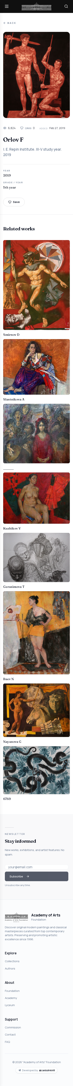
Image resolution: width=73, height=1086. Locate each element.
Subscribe (16, 876)
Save (16, 202)
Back (11, 23)
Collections (12, 961)
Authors (10, 968)
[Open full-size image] (36, 75)
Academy (11, 998)
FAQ (7, 1042)
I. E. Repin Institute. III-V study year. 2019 (32, 152)
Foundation (12, 991)
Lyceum (10, 1005)
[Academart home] (36, 6)
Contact (10, 1034)
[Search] (66, 6)
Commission (13, 1027)
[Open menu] (6, 6)
